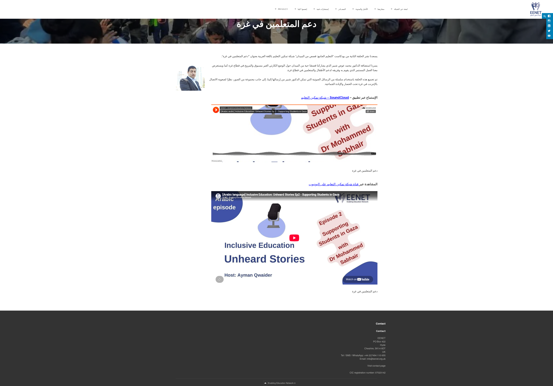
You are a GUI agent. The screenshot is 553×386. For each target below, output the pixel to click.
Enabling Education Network (280, 383)
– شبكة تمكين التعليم (325, 97)
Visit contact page (376, 365)
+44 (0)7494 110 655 (375, 355)
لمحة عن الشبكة (401, 9)
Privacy (283, 9)
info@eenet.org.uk (376, 358)
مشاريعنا (381, 9)
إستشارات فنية (323, 9)
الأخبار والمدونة (362, 9)
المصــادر (342, 9)
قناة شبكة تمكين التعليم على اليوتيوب (334, 184)
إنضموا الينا (302, 9)
